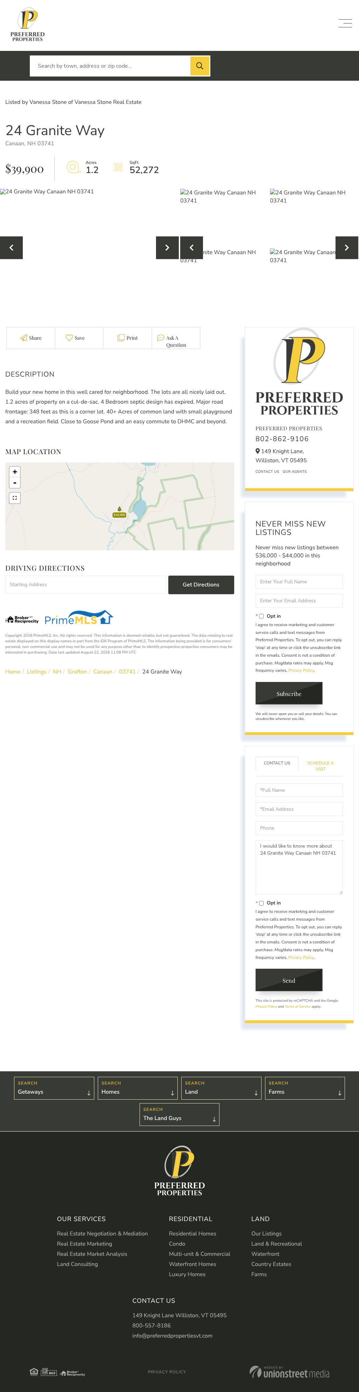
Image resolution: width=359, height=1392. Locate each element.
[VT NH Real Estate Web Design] (289, 1372)
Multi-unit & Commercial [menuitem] (199, 1254)
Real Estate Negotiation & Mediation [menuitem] (102, 1234)
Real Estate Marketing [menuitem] (84, 1244)
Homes (111, 1092)
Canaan (103, 672)
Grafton (77, 672)
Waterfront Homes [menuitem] (192, 1264)
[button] (199, 66)
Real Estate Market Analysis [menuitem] (92, 1254)
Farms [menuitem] (259, 1274)
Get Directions (201, 585)
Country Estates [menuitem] (271, 1264)
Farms (277, 1092)
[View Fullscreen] (14, 498)
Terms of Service (298, 1006)
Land (191, 1092)
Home (12, 672)
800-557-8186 (151, 1326)
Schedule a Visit (320, 766)
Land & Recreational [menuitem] (276, 1244)
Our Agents (295, 471)
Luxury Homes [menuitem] (187, 1274)
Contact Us (267, 471)
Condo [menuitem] (177, 1244)
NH (57, 672)
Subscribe (289, 693)
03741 (127, 672)
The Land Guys (162, 1118)
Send (289, 980)
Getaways (30, 1092)
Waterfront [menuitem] (265, 1254)
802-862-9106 (282, 439)
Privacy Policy (301, 671)
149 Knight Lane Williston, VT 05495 (179, 1315)
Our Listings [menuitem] (266, 1234)
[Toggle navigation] (345, 23)
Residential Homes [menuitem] (192, 1234)
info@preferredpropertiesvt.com (172, 1336)
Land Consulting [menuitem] (77, 1264)
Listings (37, 672)
